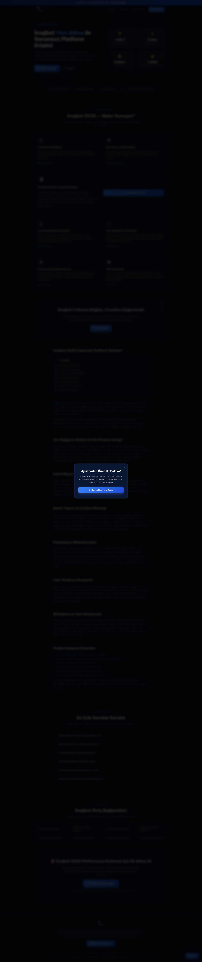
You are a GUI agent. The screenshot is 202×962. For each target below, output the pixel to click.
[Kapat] (124, 467)
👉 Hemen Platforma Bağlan (101, 490)
